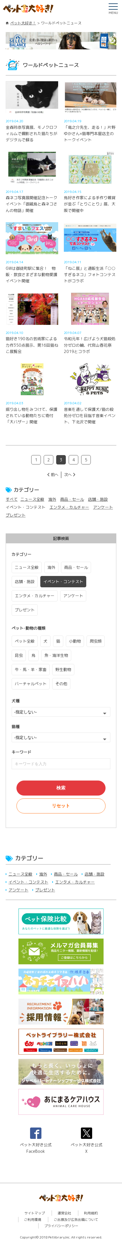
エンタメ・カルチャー (69, 507)
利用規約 (91, 1213)
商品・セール (72, 499)
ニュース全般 (32, 499)
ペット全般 (25, 641)
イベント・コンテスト (63, 581)
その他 (61, 683)
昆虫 (19, 655)
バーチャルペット (31, 683)
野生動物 (63, 669)
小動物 (75, 641)
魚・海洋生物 (56, 655)
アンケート (103, 507)
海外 (52, 499)
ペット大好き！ (23, 23)
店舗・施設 (98, 499)
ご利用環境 (32, 1219)
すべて (12, 499)
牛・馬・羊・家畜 (31, 669)
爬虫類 (96, 641)
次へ (67, 474)
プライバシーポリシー (61, 1225)
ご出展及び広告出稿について (76, 1219)
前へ (54, 474)
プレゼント (16, 515)
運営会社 (64, 1213)
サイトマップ (34, 1213)
